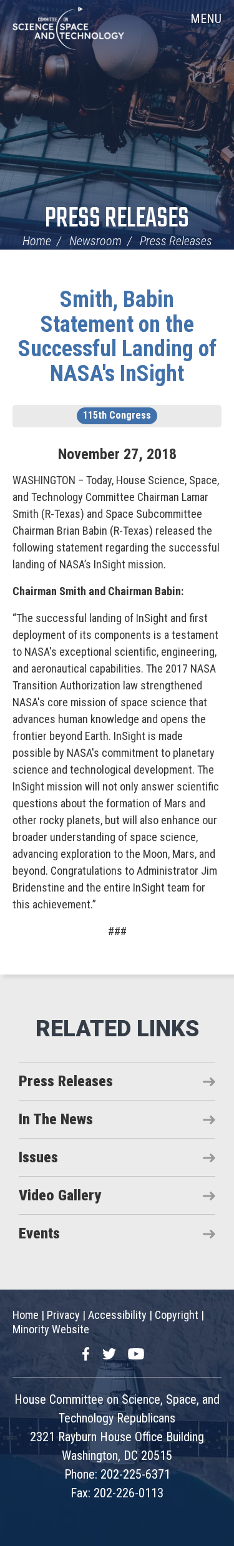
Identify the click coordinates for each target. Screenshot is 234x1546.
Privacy (63, 1314)
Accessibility (117, 1314)
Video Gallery (60, 1195)
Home (36, 240)
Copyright (176, 1314)
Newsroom (95, 240)
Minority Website (50, 1329)
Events (39, 1233)
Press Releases (117, 219)
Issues (38, 1157)
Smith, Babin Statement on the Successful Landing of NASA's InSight (117, 336)
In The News (56, 1119)
